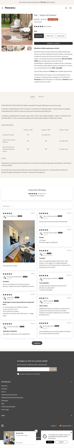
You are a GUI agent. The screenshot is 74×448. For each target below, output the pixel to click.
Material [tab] (41, 96)
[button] (70, 8)
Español (53, 426)
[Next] (28, 29)
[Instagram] (2, 425)
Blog (2, 403)
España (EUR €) (66, 426)
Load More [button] (37, 343)
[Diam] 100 (39, 36)
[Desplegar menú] (2, 8)
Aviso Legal (5, 409)
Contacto (4, 389)
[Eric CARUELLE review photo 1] (19, 241)
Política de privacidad (8, 406)
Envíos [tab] (32, 96)
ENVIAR (53, 369)
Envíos (3, 392)
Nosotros (4, 386)
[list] (17, 29)
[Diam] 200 (60, 36)
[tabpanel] (37, 138)
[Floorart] (10, 8)
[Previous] (25, 29)
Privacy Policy (52, 438)
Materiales (4, 400)
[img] (7, 213)
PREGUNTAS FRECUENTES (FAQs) (12, 397)
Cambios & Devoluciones (9, 395)
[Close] (71, 432)
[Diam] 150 (49, 36)
